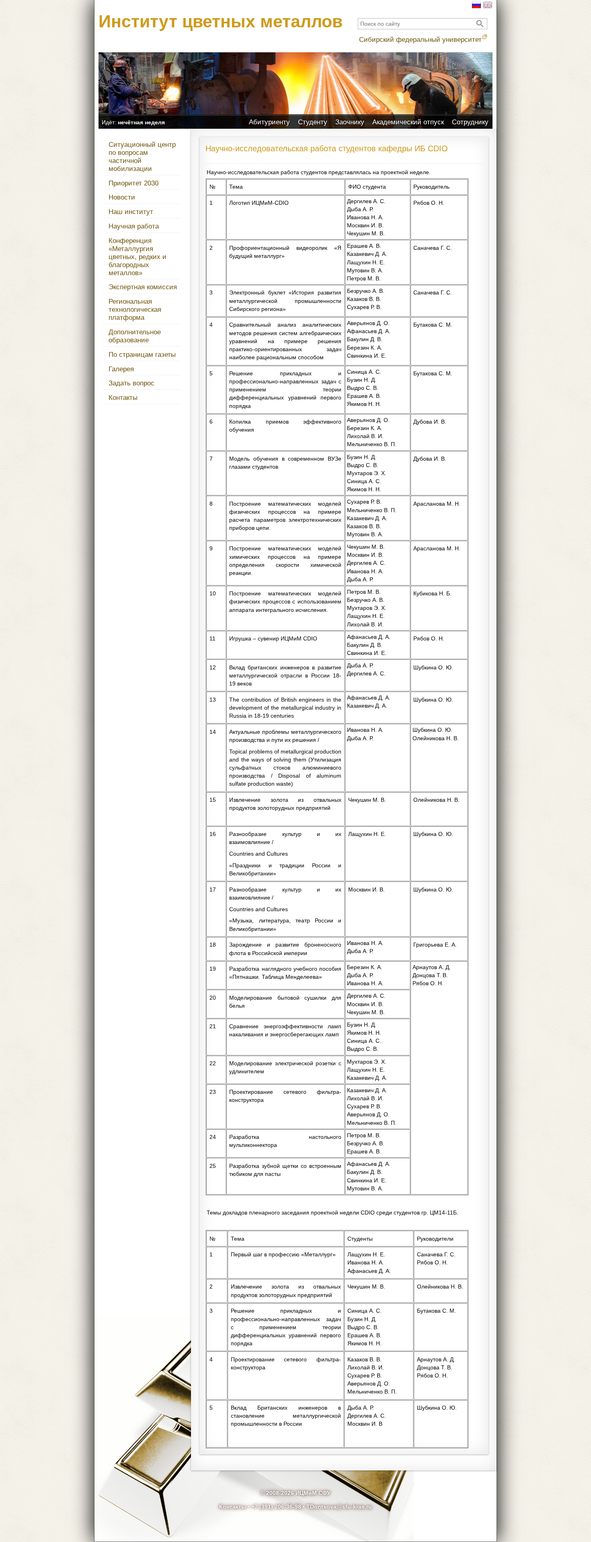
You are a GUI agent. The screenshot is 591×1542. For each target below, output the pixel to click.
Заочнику (349, 122)
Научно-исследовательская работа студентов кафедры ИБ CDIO (326, 148)
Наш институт (131, 212)
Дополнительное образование (135, 336)
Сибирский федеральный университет (420, 39)
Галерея (121, 369)
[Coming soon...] (487, 7)
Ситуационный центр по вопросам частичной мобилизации (142, 157)
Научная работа (134, 226)
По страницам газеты (142, 354)
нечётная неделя (141, 122)
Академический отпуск (408, 122)
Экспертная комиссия (143, 287)
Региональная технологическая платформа (135, 309)
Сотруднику (470, 122)
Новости (122, 197)
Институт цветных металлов (220, 21)
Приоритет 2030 (133, 183)
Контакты (123, 397)
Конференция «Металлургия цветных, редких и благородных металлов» (137, 257)
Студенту (312, 122)
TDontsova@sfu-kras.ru (339, 1506)
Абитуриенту (269, 122)
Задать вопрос (131, 383)
